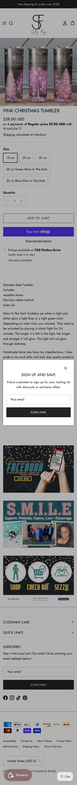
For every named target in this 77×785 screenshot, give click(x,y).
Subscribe (38, 412)
